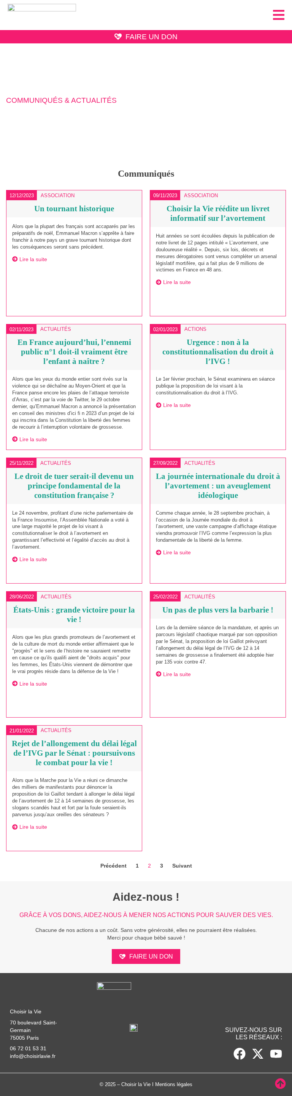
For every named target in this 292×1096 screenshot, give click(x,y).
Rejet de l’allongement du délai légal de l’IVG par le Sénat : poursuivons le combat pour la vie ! (74, 753)
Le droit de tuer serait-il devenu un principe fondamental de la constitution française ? (74, 485)
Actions (195, 329)
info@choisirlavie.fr (33, 1056)
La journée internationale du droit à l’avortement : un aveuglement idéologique (218, 485)
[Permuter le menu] (278, 14)
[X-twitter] (258, 1054)
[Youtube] (276, 1054)
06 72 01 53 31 (28, 1048)
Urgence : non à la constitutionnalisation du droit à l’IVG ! (218, 351)
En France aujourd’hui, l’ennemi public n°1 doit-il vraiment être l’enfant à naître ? (74, 351)
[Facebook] (239, 1054)
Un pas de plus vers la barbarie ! (217, 609)
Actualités (55, 329)
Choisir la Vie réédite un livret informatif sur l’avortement (218, 213)
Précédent (113, 866)
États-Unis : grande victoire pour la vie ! (74, 614)
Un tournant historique (74, 208)
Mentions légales (173, 1084)
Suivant (182, 866)
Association (58, 195)
